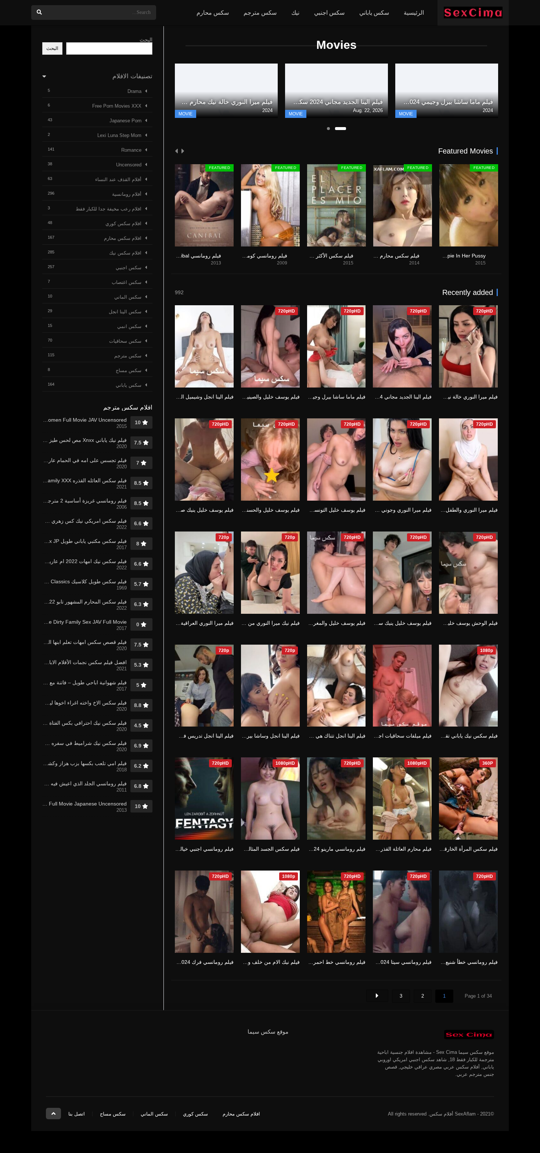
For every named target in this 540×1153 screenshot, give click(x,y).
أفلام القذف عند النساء (118, 179)
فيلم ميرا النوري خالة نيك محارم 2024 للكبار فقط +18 (439, 397)
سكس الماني (127, 297)
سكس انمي (129, 326)
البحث (146, 40)
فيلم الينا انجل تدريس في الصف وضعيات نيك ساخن (178, 736)
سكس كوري (195, 1114)
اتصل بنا (76, 1114)
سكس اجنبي (329, 13)
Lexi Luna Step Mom (119, 135)
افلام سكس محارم (122, 238)
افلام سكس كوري (123, 223)
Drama (134, 91)
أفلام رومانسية (126, 194)
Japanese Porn (125, 120)
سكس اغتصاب (126, 282)
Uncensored (128, 164)
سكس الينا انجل (125, 311)
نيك (295, 13)
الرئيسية (414, 13)
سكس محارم (213, 13)
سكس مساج (128, 370)
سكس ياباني (374, 13)
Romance (131, 150)
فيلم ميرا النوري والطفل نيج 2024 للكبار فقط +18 (444, 510)
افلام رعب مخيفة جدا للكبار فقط (108, 209)
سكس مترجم (260, 13)
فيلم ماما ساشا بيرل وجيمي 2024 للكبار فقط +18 (312, 397)
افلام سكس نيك (125, 253)
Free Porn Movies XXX (116, 106)
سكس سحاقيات (125, 341)
